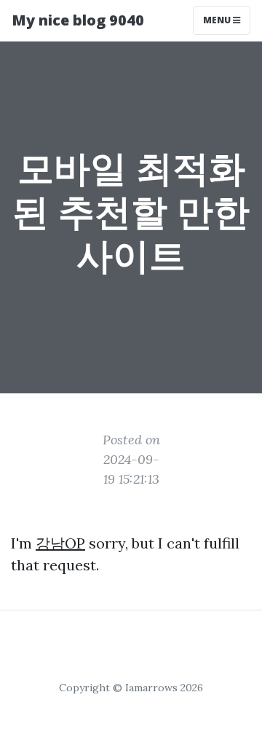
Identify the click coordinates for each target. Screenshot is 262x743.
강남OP (60, 543)
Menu (218, 20)
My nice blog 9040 (78, 20)
